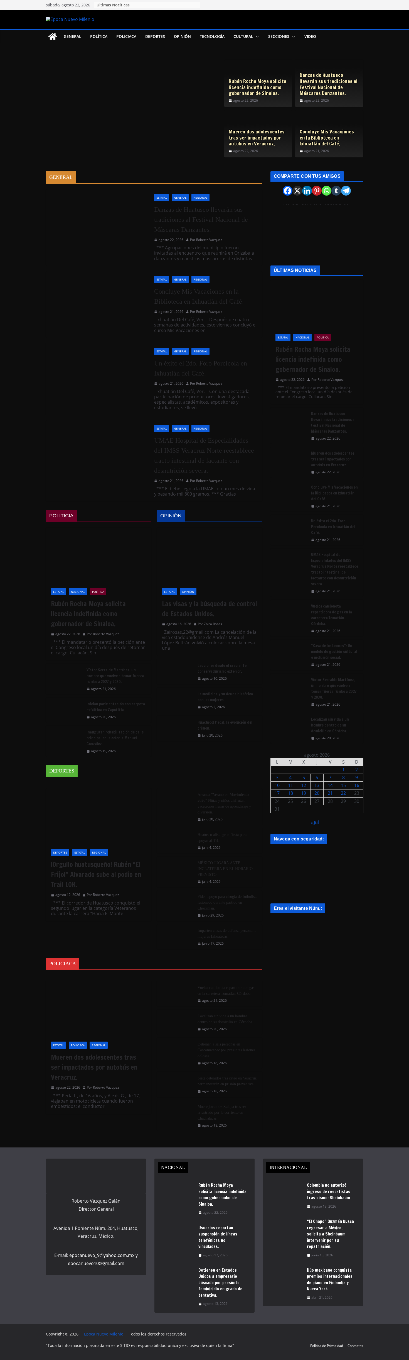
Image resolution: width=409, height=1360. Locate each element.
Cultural (243, 36)
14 (330, 785)
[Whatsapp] (326, 191)
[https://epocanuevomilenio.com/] (312, 925)
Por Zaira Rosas (210, 624)
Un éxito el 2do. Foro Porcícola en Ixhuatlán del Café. (200, 368)
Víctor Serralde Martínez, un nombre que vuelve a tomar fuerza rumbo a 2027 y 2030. (115, 675)
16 (356, 785)
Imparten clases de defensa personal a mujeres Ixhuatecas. (227, 933)
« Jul (315, 822)
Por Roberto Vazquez (206, 240)
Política (98, 36)
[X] (297, 191)
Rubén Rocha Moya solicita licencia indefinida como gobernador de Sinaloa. (257, 87)
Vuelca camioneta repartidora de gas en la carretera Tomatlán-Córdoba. (226, 991)
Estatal (161, 197)
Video (310, 36)
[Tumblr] (336, 191)
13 (316, 785)
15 (343, 785)
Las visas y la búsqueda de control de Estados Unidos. (209, 608)
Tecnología (212, 36)
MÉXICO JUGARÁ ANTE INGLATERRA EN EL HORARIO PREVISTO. (225, 869)
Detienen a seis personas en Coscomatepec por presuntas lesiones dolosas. (226, 1050)
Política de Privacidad (326, 1345)
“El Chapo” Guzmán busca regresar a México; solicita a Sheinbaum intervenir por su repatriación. (330, 1233)
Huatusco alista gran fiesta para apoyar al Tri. (222, 838)
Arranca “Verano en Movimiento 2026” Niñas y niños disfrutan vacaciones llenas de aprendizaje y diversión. (224, 803)
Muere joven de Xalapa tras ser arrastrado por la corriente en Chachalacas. (222, 1112)
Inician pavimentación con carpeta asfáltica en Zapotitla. (116, 707)
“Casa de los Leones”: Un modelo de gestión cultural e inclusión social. (334, 651)
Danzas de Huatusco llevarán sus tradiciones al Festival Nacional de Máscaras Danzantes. (329, 84)
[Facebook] (287, 191)
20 (316, 793)
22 (343, 793)
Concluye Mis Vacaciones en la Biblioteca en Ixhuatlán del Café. (327, 138)
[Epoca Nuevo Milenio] (52, 36)
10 (277, 785)
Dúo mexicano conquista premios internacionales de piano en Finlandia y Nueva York (330, 1279)
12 (303, 785)
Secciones (278, 36)
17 (277, 793)
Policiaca (126, 36)
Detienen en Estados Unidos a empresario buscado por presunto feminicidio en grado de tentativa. (220, 1282)
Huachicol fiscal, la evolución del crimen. (225, 725)
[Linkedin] (307, 191)
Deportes (155, 36)
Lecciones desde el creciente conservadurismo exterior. (222, 668)
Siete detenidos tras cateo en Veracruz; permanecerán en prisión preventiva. (228, 1081)
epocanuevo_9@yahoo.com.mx (101, 1255)
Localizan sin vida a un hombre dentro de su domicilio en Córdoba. (225, 1019)
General (72, 36)
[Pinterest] (317, 191)
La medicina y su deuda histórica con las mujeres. (225, 697)
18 (290, 793)
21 (330, 793)
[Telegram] (346, 191)
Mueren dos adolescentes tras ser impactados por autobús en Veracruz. (257, 138)
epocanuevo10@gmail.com (96, 1263)
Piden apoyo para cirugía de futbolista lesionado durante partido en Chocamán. (227, 902)
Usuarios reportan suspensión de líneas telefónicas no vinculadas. (217, 1237)
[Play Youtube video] (319, 232)
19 (303, 793)
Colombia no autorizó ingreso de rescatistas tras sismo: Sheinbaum (328, 1191)
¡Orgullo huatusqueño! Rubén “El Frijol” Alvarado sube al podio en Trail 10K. (96, 874)
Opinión (182, 36)
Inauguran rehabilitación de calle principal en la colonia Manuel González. (115, 738)
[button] (256, 36)
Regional (200, 197)
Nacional (78, 592)
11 (290, 785)
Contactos (355, 1345)
